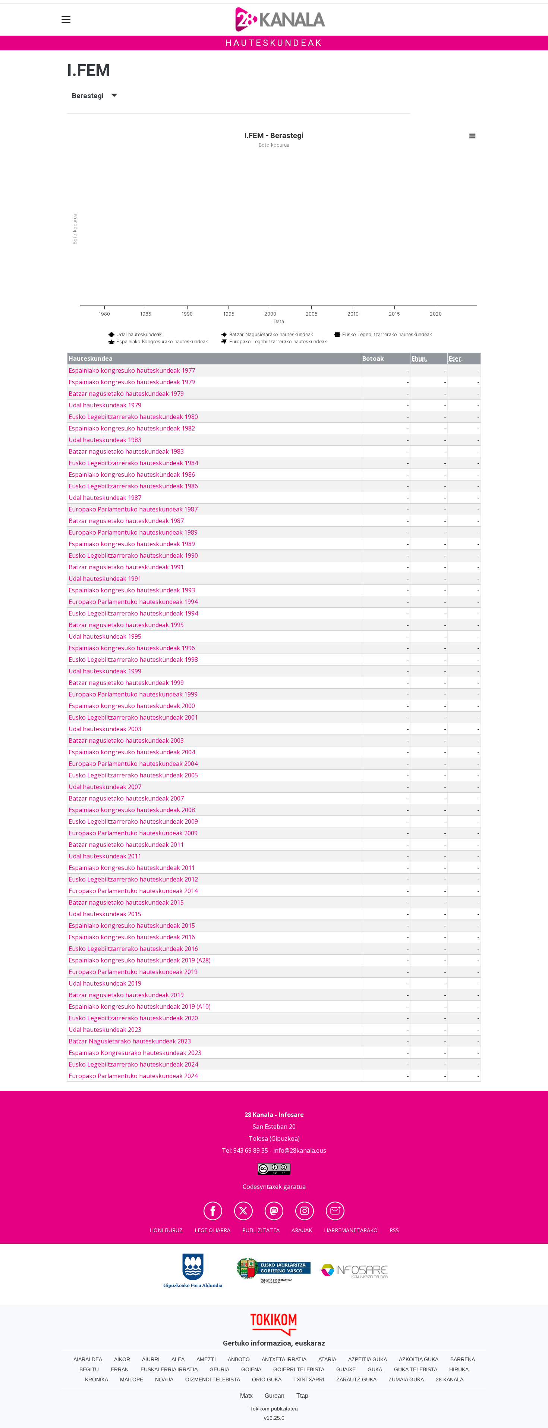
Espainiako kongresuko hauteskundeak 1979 (132, 382)
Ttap (302, 1396)
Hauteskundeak (274, 43)
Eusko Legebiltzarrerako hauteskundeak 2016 (133, 949)
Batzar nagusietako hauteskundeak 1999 (126, 683)
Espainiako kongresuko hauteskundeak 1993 (132, 590)
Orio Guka (266, 1379)
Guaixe (346, 1369)
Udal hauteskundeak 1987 (105, 498)
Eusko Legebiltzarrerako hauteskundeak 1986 (133, 486)
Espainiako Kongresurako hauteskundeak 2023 (135, 1053)
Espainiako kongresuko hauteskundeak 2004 (132, 752)
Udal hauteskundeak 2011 (105, 856)
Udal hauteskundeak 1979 (105, 405)
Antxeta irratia (284, 1359)
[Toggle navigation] (66, 19)
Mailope (131, 1379)
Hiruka (459, 1369)
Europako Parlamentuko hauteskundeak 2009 (133, 833)
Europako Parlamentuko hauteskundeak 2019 (133, 972)
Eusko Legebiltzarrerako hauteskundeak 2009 (133, 821)
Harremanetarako (351, 1230)
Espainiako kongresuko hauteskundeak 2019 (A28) (140, 960)
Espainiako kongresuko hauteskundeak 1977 (132, 370)
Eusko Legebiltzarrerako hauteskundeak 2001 (133, 717)
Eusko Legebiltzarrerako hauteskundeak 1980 (133, 417)
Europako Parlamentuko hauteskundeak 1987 (133, 509)
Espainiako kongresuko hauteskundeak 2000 (132, 706)
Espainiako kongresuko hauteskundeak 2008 (132, 810)
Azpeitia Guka (367, 1359)
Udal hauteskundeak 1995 (105, 636)
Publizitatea (261, 1230)
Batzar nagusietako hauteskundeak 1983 (126, 451)
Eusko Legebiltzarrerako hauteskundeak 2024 (133, 1064)
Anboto (239, 1359)
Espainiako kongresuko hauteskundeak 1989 (132, 544)
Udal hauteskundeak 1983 (105, 440)
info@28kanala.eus (299, 1150)
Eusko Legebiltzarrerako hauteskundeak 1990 (133, 555)
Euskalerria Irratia (169, 1369)
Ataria (327, 1359)
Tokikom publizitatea (274, 1409)
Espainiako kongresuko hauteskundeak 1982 (132, 428)
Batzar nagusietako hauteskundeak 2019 (126, 995)
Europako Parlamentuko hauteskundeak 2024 (133, 1076)
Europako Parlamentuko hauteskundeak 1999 (133, 694)
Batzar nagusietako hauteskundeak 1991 (126, 567)
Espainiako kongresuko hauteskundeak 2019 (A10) (140, 1006)
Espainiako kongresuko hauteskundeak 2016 (132, 937)
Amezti (206, 1359)
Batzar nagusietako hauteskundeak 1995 (126, 625)
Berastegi (91, 95)
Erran (120, 1369)
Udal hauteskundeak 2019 (105, 983)
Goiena (251, 1369)
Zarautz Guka (356, 1379)
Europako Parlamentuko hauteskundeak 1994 (133, 602)
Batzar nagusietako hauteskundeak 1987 (126, 521)
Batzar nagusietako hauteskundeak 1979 (126, 393)
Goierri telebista (298, 1369)
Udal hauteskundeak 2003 (105, 729)
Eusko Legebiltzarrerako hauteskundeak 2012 (133, 879)
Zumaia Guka (406, 1379)
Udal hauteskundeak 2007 (105, 787)
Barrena (462, 1359)
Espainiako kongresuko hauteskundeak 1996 (132, 648)
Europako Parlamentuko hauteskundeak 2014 (133, 891)
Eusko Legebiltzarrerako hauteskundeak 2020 (133, 1018)
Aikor (122, 1359)
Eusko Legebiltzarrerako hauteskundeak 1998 (133, 659)
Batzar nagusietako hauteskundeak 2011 (126, 844)
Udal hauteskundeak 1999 (105, 671)
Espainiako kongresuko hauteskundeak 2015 (132, 925)
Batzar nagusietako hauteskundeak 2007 (126, 798)
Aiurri (151, 1359)
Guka (375, 1369)
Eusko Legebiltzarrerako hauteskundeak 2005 (133, 775)
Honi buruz (166, 1230)
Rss (394, 1230)
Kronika (96, 1379)
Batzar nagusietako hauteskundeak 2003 (126, 740)
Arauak (302, 1230)
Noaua (164, 1379)
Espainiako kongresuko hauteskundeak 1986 (132, 474)
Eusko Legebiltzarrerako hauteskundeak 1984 (133, 463)
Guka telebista (415, 1369)
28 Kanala (449, 1379)
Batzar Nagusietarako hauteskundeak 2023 (130, 1041)
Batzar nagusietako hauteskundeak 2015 (126, 902)
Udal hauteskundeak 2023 (105, 1029)
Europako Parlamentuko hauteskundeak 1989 (133, 532)
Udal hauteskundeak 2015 (105, 914)
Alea (178, 1359)
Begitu (89, 1369)
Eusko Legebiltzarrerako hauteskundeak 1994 (133, 613)
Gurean (274, 1396)
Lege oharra (212, 1230)
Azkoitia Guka (418, 1359)
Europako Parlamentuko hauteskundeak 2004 (133, 764)
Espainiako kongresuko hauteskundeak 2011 (132, 868)
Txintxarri (308, 1379)
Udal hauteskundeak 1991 (105, 578)
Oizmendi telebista (212, 1379)
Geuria (219, 1369)
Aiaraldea (87, 1359)
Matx (246, 1396)
